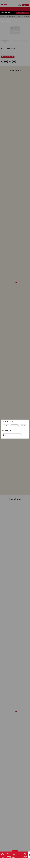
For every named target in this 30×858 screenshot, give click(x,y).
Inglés (6, 425)
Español (14, 425)
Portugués (23, 425)
